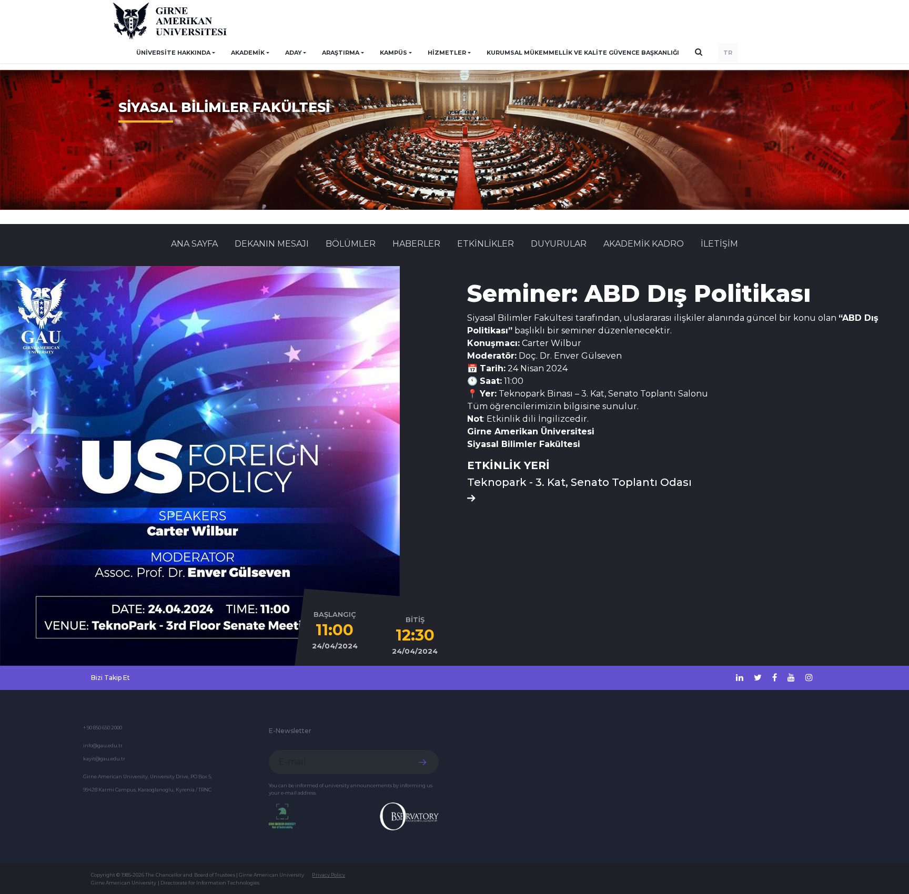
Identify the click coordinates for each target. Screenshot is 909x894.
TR (727, 52)
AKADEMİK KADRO (643, 244)
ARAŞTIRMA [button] (340, 52)
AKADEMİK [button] (248, 52)
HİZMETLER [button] (447, 52)
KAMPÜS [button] (393, 52)
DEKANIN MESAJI (272, 244)
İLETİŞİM (719, 244)
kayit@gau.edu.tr (104, 758)
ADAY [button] (293, 52)
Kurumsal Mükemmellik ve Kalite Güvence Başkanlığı (583, 52)
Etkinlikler (485, 244)
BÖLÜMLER (351, 244)
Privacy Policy (328, 875)
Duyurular (559, 244)
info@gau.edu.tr (103, 745)
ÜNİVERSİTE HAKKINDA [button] (173, 52)
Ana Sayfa (194, 244)
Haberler (416, 244)
